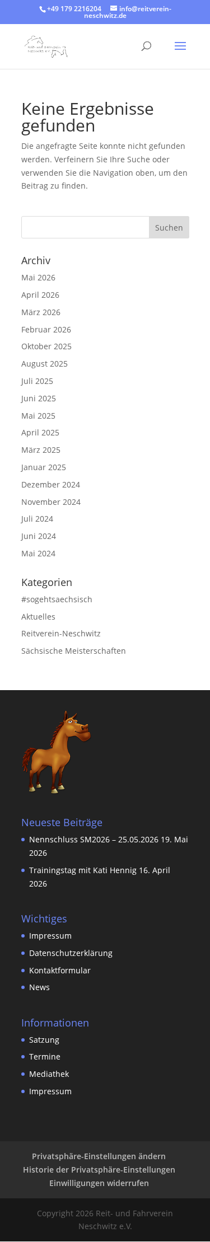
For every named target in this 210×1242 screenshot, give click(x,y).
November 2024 (51, 501)
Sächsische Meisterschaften (73, 650)
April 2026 (40, 294)
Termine (44, 1056)
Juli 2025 (37, 381)
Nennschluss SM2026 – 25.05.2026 (93, 839)
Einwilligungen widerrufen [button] (99, 1183)
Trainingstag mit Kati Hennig (83, 870)
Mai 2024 (38, 553)
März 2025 (40, 449)
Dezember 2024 (50, 484)
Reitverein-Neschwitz (61, 633)
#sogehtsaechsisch (56, 599)
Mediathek (49, 1073)
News (39, 987)
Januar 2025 (43, 467)
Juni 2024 (38, 536)
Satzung (44, 1039)
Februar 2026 (46, 329)
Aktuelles (38, 616)
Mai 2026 (38, 277)
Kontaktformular (60, 970)
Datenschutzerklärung (71, 953)
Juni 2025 (38, 398)
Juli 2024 (37, 518)
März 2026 (40, 312)
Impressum (51, 935)
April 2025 (40, 432)
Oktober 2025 (46, 346)
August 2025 (44, 363)
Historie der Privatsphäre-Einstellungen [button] (99, 1169)
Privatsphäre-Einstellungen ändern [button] (99, 1156)
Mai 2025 (38, 415)
